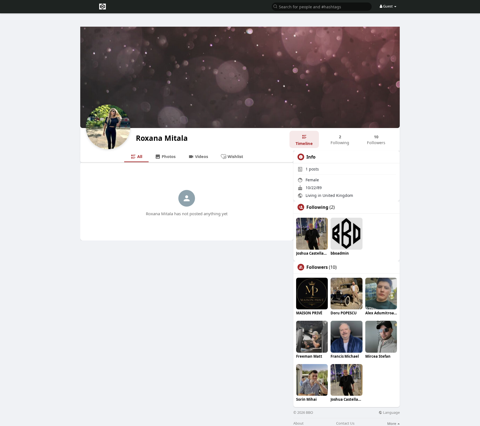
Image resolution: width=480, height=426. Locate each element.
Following (317, 207)
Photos (168, 156)
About (298, 423)
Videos (201, 156)
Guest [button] (388, 6)
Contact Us (345, 423)
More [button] (392, 423)
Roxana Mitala (162, 138)
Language (391, 412)
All (139, 156)
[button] (322, 6)
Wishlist (234, 156)
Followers (317, 267)
